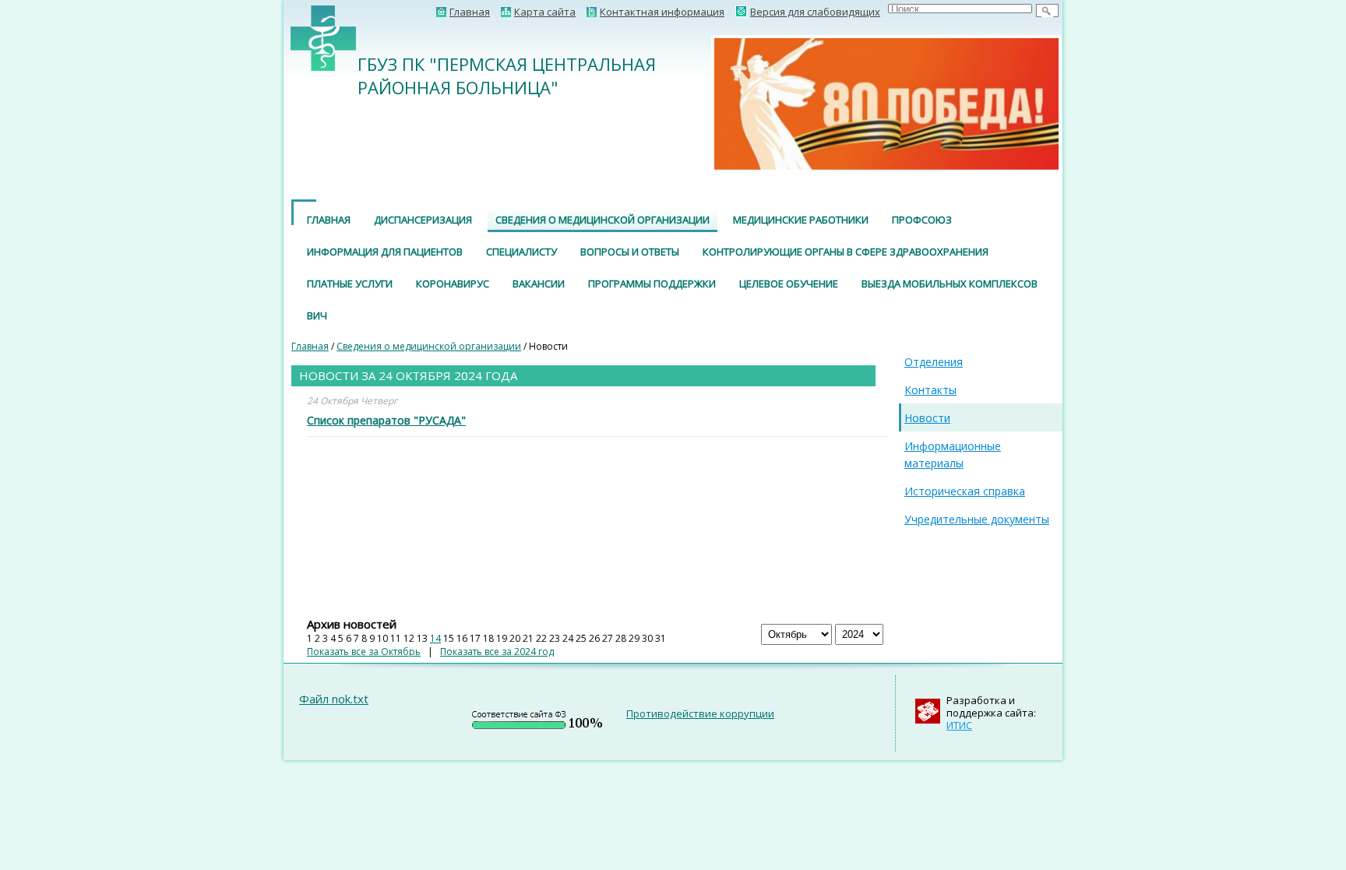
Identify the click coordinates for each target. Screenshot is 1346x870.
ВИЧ (317, 315)
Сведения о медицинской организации (602, 220)
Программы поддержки (652, 283)
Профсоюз (922, 220)
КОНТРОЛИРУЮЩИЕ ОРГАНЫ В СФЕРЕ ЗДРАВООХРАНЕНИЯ (845, 252)
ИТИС (959, 725)
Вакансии (539, 283)
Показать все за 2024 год (497, 651)
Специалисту (521, 252)
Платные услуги (350, 283)
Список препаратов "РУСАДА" (386, 420)
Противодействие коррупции (700, 713)
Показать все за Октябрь (364, 651)
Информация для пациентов (385, 252)
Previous (690, 103)
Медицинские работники (801, 220)
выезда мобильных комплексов (950, 283)
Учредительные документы (976, 519)
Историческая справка (964, 491)
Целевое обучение (788, 283)
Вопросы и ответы (629, 252)
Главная (329, 220)
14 (435, 638)
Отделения (933, 361)
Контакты (930, 389)
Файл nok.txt (333, 698)
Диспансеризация (423, 220)
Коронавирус (452, 283)
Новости (927, 417)
